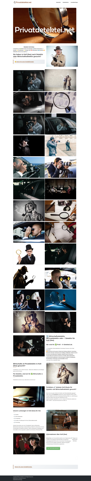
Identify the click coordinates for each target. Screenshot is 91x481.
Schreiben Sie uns (21, 478)
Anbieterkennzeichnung (17, 479)
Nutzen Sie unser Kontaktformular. (23, 466)
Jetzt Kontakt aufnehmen (54, 448)
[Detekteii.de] (22, 2)
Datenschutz (15, 478)
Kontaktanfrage (74, 2)
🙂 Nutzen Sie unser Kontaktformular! (24, 61)
